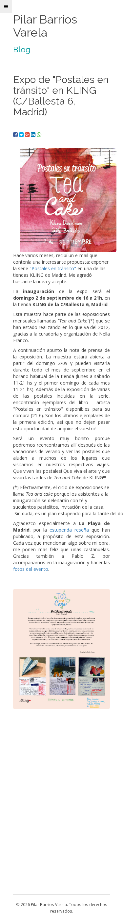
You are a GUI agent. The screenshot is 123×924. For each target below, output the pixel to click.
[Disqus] (61, 804)
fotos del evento (30, 569)
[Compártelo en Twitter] (22, 134)
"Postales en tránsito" (53, 268)
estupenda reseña (69, 530)
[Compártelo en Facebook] (16, 134)
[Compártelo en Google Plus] (28, 134)
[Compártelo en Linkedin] (34, 134)
